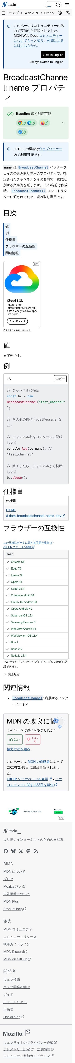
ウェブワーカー (50, 149)
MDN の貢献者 (39, 761)
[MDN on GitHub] (5, 851)
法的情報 (43, 1049)
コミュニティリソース (20, 937)
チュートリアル (15, 1002)
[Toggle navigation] (67, 5)
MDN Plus (11, 901)
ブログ (8, 879)
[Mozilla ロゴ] (16, 1033)
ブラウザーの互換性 (20, 246)
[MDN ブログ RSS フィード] (35, 851)
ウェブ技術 (11, 979)
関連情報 (12, 253)
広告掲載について (16, 894)
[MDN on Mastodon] (28, 851)
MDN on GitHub (15, 959)
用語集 (8, 1009)
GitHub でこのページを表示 (27, 779)
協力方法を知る (18, 749)
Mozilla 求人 (12, 886)
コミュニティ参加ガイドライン (26, 1056)
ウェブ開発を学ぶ (16, 987)
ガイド (8, 994)
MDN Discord (13, 952)
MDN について (14, 871)
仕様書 (10, 239)
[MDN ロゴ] (12, 831)
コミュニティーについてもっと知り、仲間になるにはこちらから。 (39, 40)
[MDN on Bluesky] (13, 851)
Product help (13, 909)
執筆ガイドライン (16, 944)
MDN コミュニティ (17, 929)
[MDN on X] (20, 851)
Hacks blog (11, 1017)
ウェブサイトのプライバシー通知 (28, 1042)
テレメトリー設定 (16, 1049)
